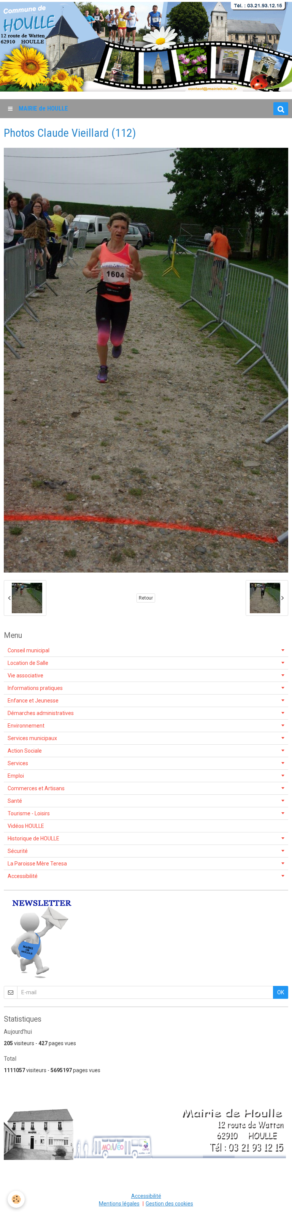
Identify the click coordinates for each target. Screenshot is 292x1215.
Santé (15, 801)
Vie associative (25, 675)
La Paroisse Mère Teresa (37, 864)
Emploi (16, 776)
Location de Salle (28, 663)
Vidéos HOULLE (26, 826)
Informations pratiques (35, 688)
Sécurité (18, 851)
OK (280, 992)
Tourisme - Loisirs (29, 813)
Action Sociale (25, 751)
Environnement (26, 726)
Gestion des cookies (169, 1204)
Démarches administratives (41, 713)
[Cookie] (16, 1199)
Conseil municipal (28, 650)
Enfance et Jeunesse (33, 701)
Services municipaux (32, 738)
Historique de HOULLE (33, 838)
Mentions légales (119, 1204)
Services (18, 763)
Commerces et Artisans (36, 788)
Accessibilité (23, 876)
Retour (146, 598)
